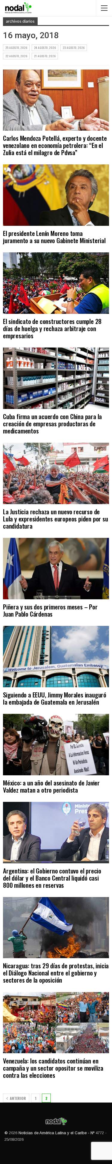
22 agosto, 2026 (16, 56)
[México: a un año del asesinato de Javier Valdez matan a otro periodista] (56, 744)
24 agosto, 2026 (45, 47)
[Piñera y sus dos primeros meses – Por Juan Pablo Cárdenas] (56, 568)
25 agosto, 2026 (16, 47)
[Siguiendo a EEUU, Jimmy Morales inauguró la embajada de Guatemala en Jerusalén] (56, 656)
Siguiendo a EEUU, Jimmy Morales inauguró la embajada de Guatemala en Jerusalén (54, 698)
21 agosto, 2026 (45, 56)
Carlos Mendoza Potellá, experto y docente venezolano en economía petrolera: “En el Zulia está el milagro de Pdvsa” (55, 145)
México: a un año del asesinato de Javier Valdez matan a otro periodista (51, 786)
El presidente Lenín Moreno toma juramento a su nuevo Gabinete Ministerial (54, 237)
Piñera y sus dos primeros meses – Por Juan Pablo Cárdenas (50, 610)
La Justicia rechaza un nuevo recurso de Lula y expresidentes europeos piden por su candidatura (55, 518)
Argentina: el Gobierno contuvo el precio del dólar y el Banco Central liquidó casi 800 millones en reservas (52, 878)
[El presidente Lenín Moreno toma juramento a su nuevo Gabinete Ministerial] (56, 195)
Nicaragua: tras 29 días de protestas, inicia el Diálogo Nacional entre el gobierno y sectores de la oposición (56, 972)
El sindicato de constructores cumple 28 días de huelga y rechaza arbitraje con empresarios (52, 328)
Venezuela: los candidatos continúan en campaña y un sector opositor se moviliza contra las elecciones (53, 1068)
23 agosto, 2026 (74, 47)
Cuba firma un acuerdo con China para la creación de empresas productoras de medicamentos (52, 423)
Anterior (17, 1098)
